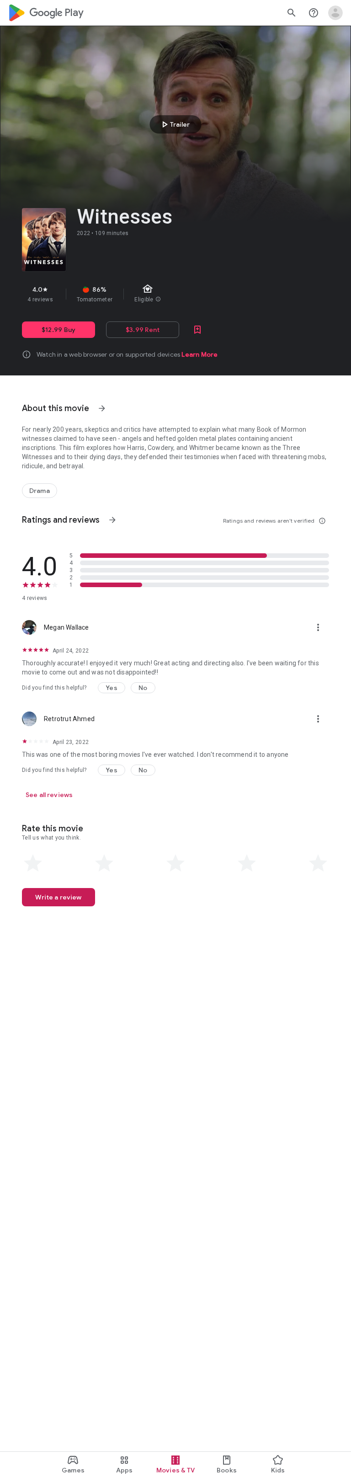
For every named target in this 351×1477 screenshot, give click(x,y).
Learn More (199, 354)
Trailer (174, 124)
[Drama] (39, 491)
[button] (111, 687)
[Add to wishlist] (197, 330)
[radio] (33, 863)
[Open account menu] (335, 13)
